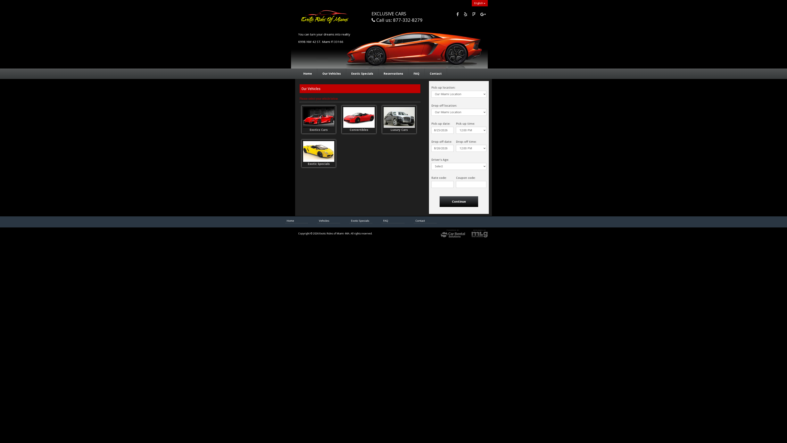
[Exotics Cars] (318, 117)
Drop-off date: (441, 142)
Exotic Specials (362, 73)
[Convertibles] (358, 117)
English (479, 3)
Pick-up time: (465, 124)
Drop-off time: (466, 142)
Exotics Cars (319, 130)
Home (307, 73)
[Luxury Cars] (399, 117)
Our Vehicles (331, 73)
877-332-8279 (408, 20)
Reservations (393, 73)
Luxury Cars (399, 130)
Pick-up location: (443, 87)
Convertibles (359, 130)
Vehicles (324, 221)
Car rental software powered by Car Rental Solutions (453, 233)
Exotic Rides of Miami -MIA (327, 18)
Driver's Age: (440, 160)
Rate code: (439, 178)
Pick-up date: (440, 124)
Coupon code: (465, 178)
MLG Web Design (479, 233)
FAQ (416, 73)
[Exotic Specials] (318, 151)
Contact (436, 73)
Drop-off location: (444, 105)
